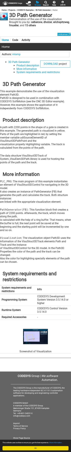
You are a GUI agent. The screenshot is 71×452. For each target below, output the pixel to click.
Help (54, 5)
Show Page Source (21, 438)
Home (4, 10)
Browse (38, 5)
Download (51, 63)
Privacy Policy (19, 428)
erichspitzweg (61, 22)
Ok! (35, 448)
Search (46, 5)
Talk (29, 5)
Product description (28, 65)
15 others (30, 25)
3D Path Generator (43, 10)
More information (27, 68)
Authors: (7, 54)
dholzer (47, 22)
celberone (36, 22)
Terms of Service (20, 426)
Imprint (16, 423)
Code (15, 39)
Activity (26, 39)
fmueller (14, 25)
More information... (56, 442)
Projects (11, 10)
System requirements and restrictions (38, 72)
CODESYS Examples (25, 10)
